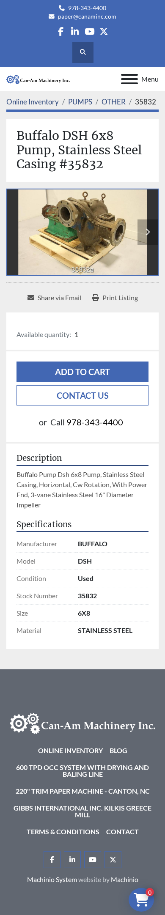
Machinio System (52, 879)
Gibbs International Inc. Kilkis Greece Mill (82, 811)
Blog (118, 750)
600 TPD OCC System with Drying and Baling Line (82, 770)
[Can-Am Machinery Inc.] (82, 722)
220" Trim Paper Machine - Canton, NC (83, 791)
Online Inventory (70, 750)
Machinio (124, 879)
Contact (122, 831)
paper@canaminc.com (87, 16)
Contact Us (83, 395)
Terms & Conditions (63, 831)
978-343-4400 (87, 8)
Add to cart (82, 372)
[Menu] (129, 79)
